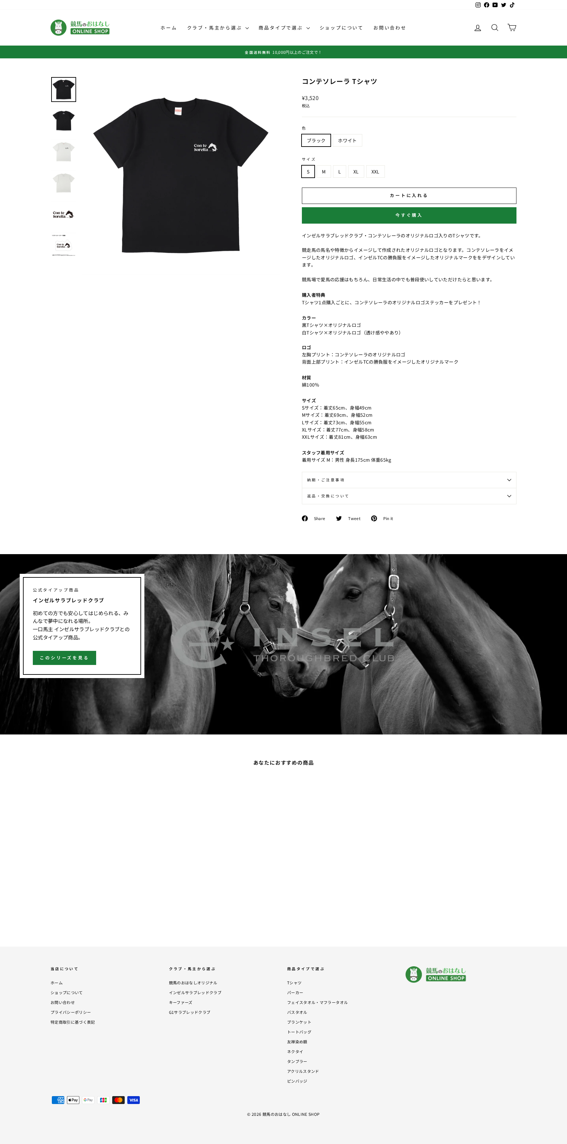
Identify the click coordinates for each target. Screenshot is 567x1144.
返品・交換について (328, 495)
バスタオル (297, 1012)
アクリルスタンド (303, 1071)
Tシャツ (294, 982)
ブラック (316, 140)
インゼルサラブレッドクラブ (195, 992)
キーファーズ (181, 1002)
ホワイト (347, 140)
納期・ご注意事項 (326, 479)
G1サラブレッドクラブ (190, 1012)
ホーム (168, 27)
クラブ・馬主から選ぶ (215, 27)
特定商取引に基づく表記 (73, 1022)
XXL (375, 171)
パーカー (295, 992)
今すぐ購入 (409, 215)
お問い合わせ (390, 27)
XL (356, 171)
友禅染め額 (297, 1041)
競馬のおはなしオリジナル (193, 982)
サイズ (309, 159)
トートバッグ (299, 1031)
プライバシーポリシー (71, 1012)
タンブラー (297, 1061)
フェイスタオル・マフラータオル (317, 1002)
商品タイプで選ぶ (281, 27)
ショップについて (342, 27)
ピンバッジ (297, 1081)
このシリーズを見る (64, 657)
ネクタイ (295, 1051)
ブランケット (299, 1022)
